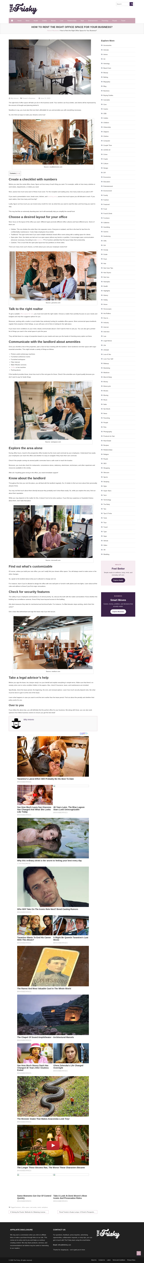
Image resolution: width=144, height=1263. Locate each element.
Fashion (106, 200)
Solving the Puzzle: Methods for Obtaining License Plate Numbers (30, 1212)
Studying (106, 481)
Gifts (104, 241)
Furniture (106, 218)
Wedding (106, 554)
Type (105, 531)
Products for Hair (109, 436)
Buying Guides (108, 95)
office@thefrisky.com (64, 1245)
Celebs (44, 20)
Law (104, 336)
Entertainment (93, 20)
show (18, 173)
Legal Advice (107, 341)
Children (106, 122)
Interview (106, 331)
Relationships (71, 20)
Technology (107, 500)
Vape (105, 536)
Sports (105, 477)
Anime (105, 54)
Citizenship (107, 127)
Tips (104, 509)
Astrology (106, 63)
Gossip (105, 250)
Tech (105, 495)
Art (104, 59)
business (18, 1207)
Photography (107, 431)
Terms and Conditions (119, 1260)
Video (105, 545)
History (105, 295)
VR (104, 550)
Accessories (107, 45)
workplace (45, 1207)
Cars (105, 104)
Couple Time (107, 145)
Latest (108, 1260)
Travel (123, 20)
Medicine (106, 372)
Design (105, 168)
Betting (105, 77)
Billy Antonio (15, 98)
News (27, 20)
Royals (114, 20)
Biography (106, 82)
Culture (105, 163)
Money (105, 381)
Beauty (105, 72)
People (105, 422)
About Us (93, 1260)
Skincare (106, 472)
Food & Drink (107, 213)
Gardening (106, 236)
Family (105, 195)
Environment (107, 191)
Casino (105, 109)
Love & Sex (107, 354)
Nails (105, 404)
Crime (105, 154)
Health (36, 20)
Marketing (106, 368)
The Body (106, 504)
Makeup (106, 363)
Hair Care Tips (108, 268)
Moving (105, 395)
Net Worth (106, 409)
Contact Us (102, 1260)
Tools (105, 518)
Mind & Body (107, 377)
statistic (39, 240)
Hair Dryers (107, 272)
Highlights (106, 291)
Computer (106, 141)
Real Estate (107, 441)
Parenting (105, 20)
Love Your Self (108, 359)
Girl (104, 245)
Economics (107, 177)
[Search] (131, 4)
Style (82, 20)
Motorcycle (107, 386)
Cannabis (106, 100)
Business (32, 98)
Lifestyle (106, 350)
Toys (104, 522)
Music (105, 400)
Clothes (105, 136)
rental (39, 1207)
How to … (106, 318)
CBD (104, 113)
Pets (104, 427)
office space (25, 1207)
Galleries (106, 222)
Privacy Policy (131, 1260)
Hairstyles (106, 281)
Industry (106, 322)
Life (104, 345)
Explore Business (118, 611)
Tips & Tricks (107, 513)
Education (106, 182)
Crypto (105, 159)
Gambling (106, 227)
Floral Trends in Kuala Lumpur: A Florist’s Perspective (77, 1212)
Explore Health (118, 580)
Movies (53, 20)
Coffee (13, 367)
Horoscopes (107, 309)
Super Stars (107, 491)
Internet (106, 327)
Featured (106, 204)
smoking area (52, 196)
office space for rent (26, 314)
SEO (104, 463)
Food (105, 209)
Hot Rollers (107, 313)
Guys (105, 259)
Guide (105, 254)
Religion (106, 454)
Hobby (105, 300)
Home (19, 20)
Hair (104, 263)
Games (105, 231)
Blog (104, 86)
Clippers (106, 132)
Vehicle (105, 541)
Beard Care (107, 68)
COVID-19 (106, 150)
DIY (104, 172)
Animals (106, 50)
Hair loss (106, 277)
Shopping (106, 468)
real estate (33, 1207)
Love (61, 20)
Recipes (106, 445)
